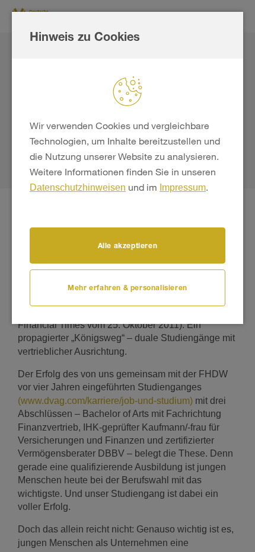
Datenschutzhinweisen (78, 187)
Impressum (183, 187)
